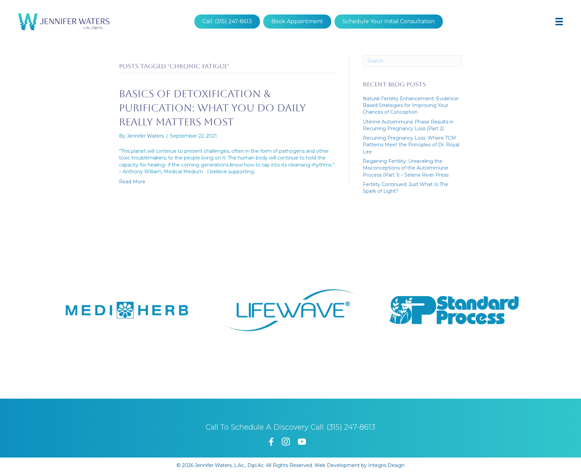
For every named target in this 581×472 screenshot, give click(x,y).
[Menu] (559, 21)
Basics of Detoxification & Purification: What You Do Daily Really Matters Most (212, 108)
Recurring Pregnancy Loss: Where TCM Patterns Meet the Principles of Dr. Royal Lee (411, 145)
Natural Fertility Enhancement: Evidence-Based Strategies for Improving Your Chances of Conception (411, 105)
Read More (132, 182)
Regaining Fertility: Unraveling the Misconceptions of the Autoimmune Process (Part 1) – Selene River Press (406, 168)
